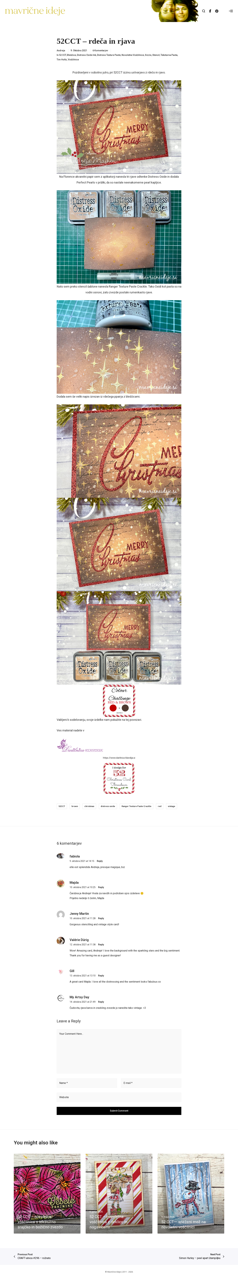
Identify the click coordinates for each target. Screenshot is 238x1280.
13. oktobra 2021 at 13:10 (83, 975)
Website (64, 1097)
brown (75, 806)
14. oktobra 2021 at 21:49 (83, 1002)
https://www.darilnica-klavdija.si (119, 758)
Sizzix (148, 55)
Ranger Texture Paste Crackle (136, 806)
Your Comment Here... (71, 1033)
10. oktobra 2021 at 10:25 (83, 887)
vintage (171, 806)
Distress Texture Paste (109, 55)
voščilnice (73, 59)
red (159, 806)
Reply (100, 861)
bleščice (71, 55)
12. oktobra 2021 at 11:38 (83, 944)
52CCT (62, 806)
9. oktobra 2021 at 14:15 (82, 861)
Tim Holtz (62, 59)
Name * (63, 1083)
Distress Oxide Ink (86, 55)
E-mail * (128, 1083)
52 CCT (62, 55)
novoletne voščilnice (133, 55)
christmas (89, 806)
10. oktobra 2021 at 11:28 (83, 918)
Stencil (156, 55)
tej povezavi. (134, 719)
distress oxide (108, 806)
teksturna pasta (169, 55)
